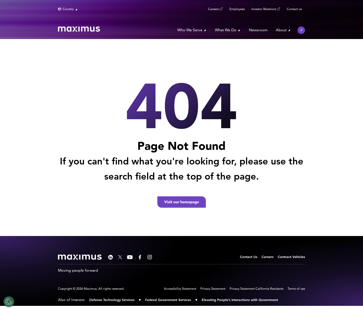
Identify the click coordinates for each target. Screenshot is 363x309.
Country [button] (68, 9)
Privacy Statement (212, 289)
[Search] (301, 30)
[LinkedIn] (110, 257)
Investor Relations (263, 9)
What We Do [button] (225, 29)
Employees (237, 9)
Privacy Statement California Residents (256, 289)
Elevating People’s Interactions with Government (240, 300)
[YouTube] (130, 257)
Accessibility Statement (180, 289)
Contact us (294, 9)
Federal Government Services (168, 300)
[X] (120, 257)
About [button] (281, 29)
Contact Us (248, 257)
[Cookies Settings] (9, 301)
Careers (213, 9)
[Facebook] (140, 257)
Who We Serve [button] (189, 29)
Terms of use (296, 289)
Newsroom (258, 29)
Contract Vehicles (291, 257)
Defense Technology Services (111, 300)
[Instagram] (149, 257)
